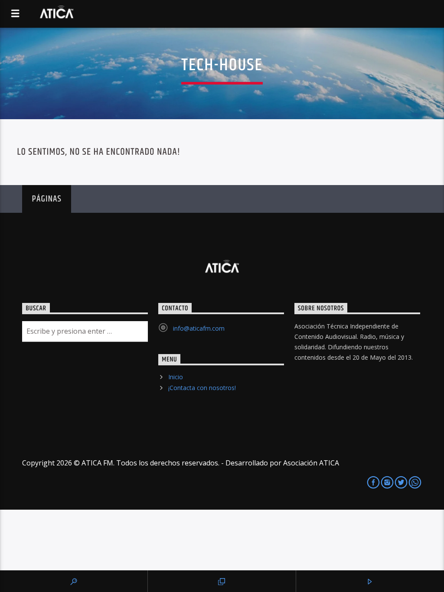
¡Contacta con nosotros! (202, 388)
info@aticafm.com (199, 328)
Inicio (175, 377)
